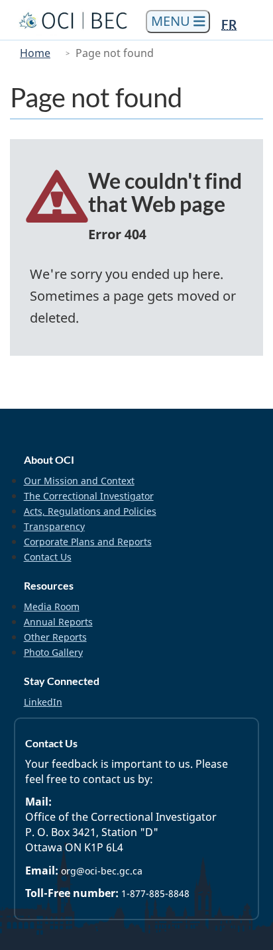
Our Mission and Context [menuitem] (79, 480)
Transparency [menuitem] (54, 526)
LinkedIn (43, 702)
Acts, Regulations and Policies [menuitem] (90, 511)
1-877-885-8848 (155, 893)
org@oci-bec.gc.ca (101, 871)
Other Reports (55, 637)
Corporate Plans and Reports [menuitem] (88, 541)
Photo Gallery (53, 652)
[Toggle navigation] (178, 21)
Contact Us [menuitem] (48, 557)
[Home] (75, 20)
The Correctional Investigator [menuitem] (89, 496)
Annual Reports (58, 621)
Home (35, 53)
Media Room (52, 606)
